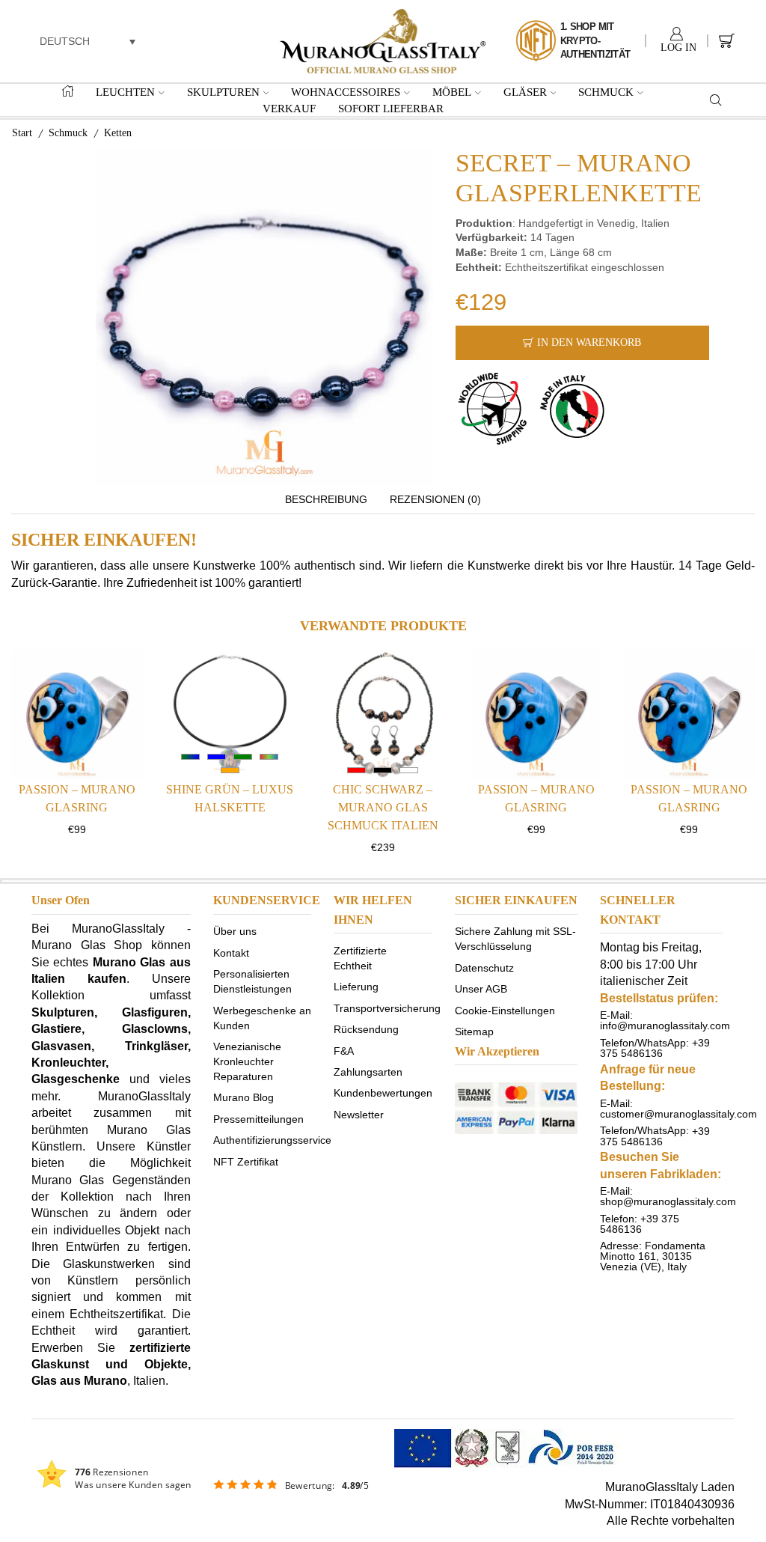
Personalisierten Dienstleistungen (252, 981)
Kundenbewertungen (383, 1093)
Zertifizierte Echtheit (360, 958)
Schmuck (68, 132)
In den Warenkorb (589, 342)
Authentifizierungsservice (272, 1140)
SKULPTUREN (223, 91)
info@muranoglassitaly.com (665, 1025)
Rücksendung (366, 1029)
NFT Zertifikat (245, 1161)
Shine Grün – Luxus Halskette (229, 798)
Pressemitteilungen (258, 1118)
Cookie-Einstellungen (505, 1010)
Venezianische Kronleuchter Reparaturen (247, 1061)
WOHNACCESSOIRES (345, 91)
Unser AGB (481, 989)
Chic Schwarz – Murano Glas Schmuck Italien (383, 807)
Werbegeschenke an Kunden (262, 1017)
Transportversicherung (387, 1008)
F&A (344, 1050)
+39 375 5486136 (655, 1048)
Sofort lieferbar (391, 108)
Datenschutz (484, 967)
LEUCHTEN (125, 91)
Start (22, 132)
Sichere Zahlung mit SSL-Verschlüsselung (515, 938)
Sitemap (474, 1031)
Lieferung (356, 987)
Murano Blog (243, 1097)
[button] (87, 41)
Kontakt (231, 952)
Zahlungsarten (368, 1071)
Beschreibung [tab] (326, 499)
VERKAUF (289, 108)
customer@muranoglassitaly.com (678, 1114)
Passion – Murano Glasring (77, 798)
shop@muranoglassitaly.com (668, 1201)
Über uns (235, 931)
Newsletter (359, 1114)
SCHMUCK (606, 91)
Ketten (118, 132)
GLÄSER (525, 91)
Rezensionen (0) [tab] (435, 499)
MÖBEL (451, 91)
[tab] (326, 500)
